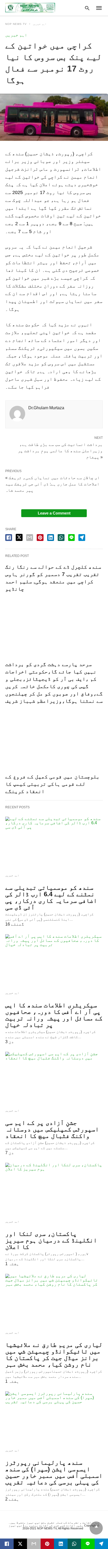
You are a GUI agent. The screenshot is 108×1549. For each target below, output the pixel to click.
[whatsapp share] (61, 537)
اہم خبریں (39, 24)
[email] (34, 1544)
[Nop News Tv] (30, 7)
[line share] (71, 537)
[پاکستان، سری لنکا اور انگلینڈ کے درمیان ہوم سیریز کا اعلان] (54, 1189)
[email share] (29, 537)
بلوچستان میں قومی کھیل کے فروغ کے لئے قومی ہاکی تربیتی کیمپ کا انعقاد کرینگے (52, 784)
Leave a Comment (54, 513)
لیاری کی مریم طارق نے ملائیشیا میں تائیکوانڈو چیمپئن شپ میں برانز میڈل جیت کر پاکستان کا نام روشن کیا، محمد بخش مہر (53, 1354)
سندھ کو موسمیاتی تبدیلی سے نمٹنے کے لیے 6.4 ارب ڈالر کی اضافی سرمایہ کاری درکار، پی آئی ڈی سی (51, 897)
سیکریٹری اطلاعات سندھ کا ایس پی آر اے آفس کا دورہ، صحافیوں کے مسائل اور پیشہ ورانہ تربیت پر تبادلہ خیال (53, 1015)
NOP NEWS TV (16, 24)
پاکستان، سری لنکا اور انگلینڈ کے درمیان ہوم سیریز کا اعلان (51, 1240)
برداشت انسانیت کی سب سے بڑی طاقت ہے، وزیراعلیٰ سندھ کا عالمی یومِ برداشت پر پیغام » (60, 450)
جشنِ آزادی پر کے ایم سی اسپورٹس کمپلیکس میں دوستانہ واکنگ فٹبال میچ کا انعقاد (52, 1129)
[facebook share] (8, 537)
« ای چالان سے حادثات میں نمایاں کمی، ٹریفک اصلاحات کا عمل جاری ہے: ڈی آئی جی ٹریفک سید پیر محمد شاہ (52, 484)
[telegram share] (81, 537)
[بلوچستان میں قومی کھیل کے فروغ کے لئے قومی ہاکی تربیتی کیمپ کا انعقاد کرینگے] (54, 740)
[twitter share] (19, 537)
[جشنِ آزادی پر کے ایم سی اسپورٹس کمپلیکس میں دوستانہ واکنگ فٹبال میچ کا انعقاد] (54, 1078)
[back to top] (96, 1528)
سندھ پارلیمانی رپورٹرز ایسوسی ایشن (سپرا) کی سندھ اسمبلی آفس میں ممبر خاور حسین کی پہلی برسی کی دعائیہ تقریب (53, 1472)
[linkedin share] (50, 537)
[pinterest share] (40, 537)
